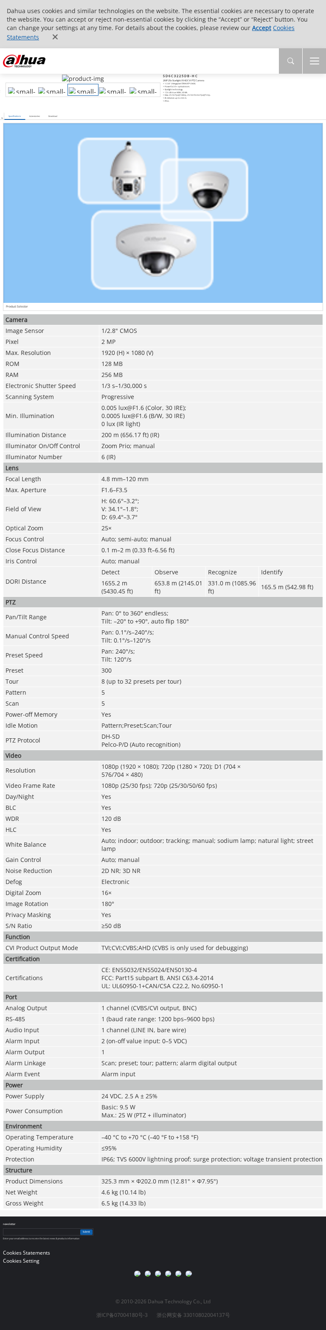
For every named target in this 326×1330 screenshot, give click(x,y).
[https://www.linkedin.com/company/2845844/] (168, 1274)
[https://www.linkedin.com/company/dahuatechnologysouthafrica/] (188, 1274)
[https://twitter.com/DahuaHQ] (137, 1274)
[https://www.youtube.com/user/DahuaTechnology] (158, 1274)
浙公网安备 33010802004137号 (193, 1315)
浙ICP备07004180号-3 (122, 1315)
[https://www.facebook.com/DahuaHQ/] (148, 1274)
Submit (86, 1231)
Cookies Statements (26, 1252)
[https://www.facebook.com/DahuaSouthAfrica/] (178, 1274)
